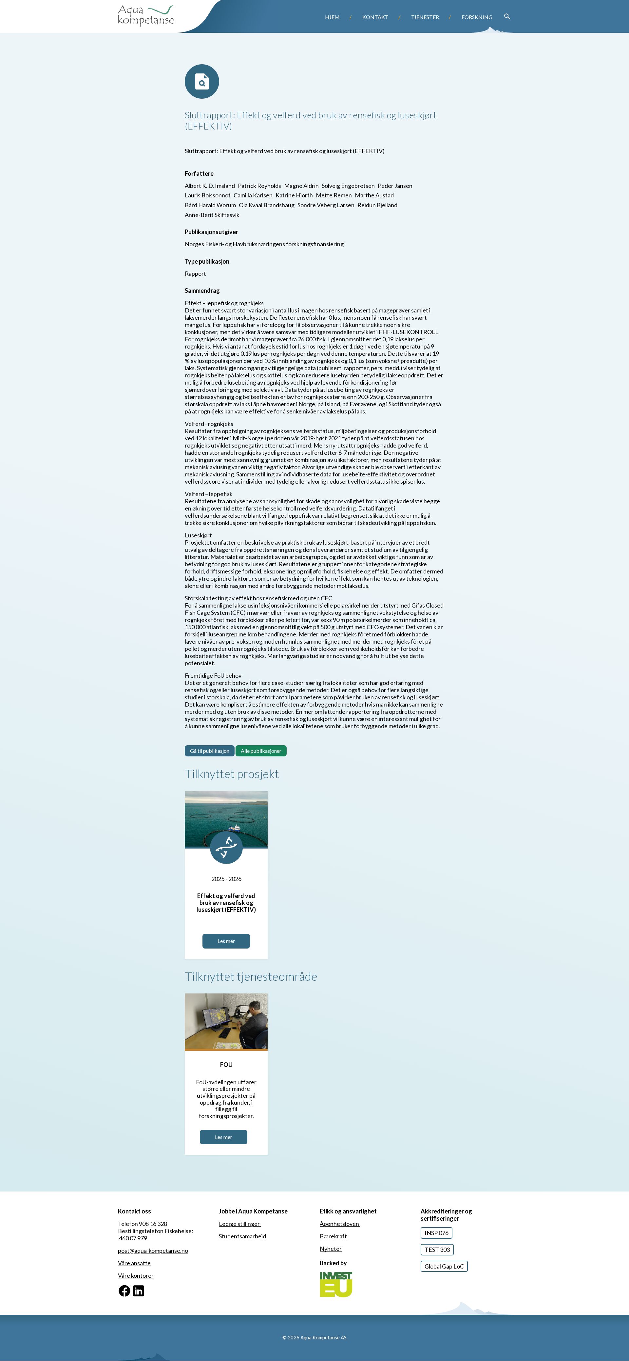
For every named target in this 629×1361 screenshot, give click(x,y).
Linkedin (143, 1287)
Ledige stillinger (240, 1223)
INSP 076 (436, 1232)
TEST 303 (437, 1249)
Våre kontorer (136, 1275)
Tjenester (425, 17)
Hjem (332, 17)
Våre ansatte (134, 1263)
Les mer (226, 941)
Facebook (130, 1287)
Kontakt (375, 17)
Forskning (477, 17)
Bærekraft (334, 1236)
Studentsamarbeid (243, 1236)
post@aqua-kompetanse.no (153, 1250)
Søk (507, 16)
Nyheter (331, 1248)
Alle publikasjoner (261, 751)
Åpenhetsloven (340, 1223)
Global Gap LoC (444, 1266)
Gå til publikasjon (209, 751)
